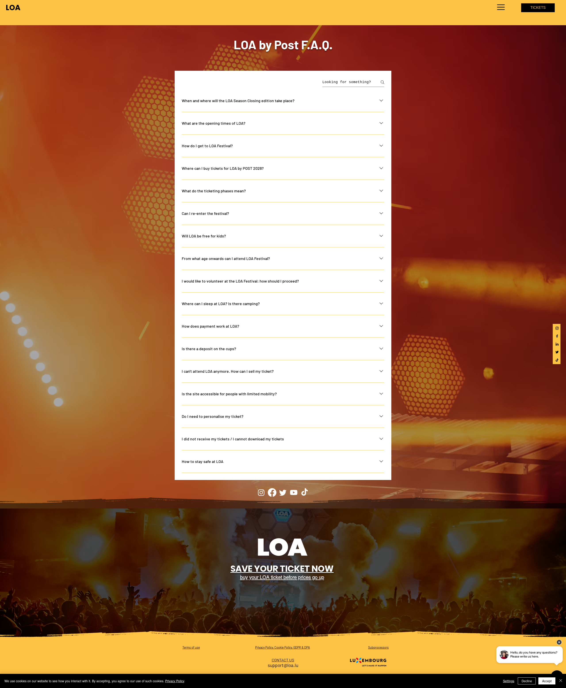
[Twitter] (283, 492)
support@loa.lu (283, 665)
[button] (501, 7)
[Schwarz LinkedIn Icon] (557, 344)
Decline (527, 681)
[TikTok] (304, 492)
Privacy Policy (174, 681)
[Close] (560, 680)
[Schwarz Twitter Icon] (557, 352)
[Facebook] (557, 336)
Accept (547, 681)
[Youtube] (293, 492)
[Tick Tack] (557, 360)
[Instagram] (557, 328)
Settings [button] (508, 681)
